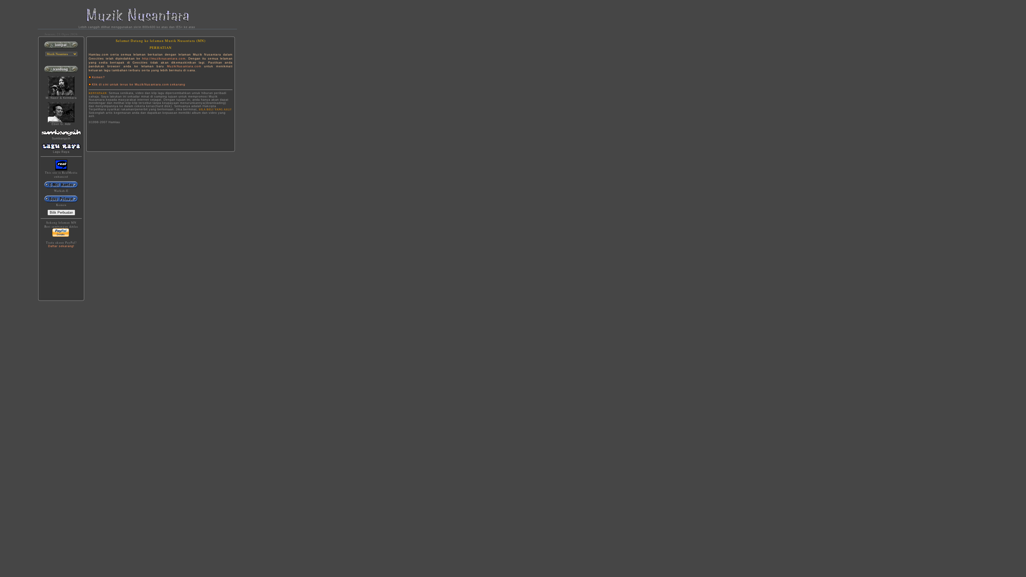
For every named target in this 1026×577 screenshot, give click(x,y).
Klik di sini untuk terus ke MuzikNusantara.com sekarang (138, 84)
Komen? (98, 77)
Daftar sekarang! (61, 246)
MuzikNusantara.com (184, 66)
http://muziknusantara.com (163, 58)
